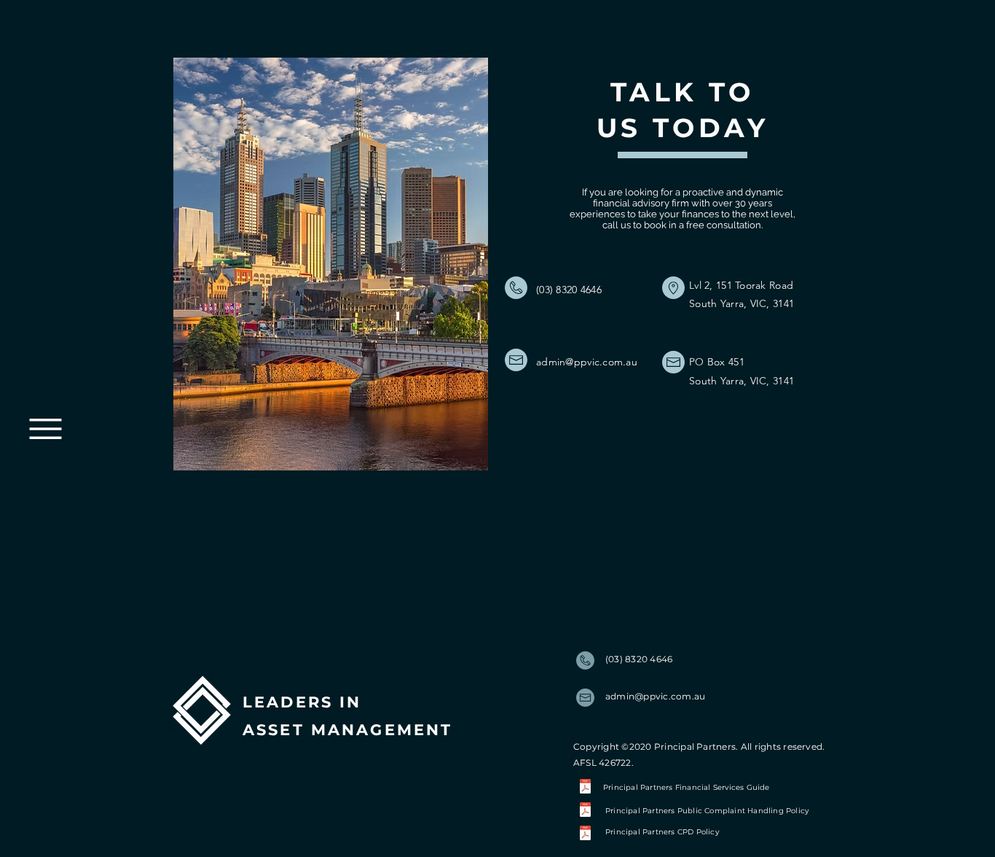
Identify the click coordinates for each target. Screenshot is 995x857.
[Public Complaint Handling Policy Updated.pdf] (585, 811)
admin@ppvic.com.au (586, 361)
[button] (45, 429)
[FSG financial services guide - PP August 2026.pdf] (585, 787)
